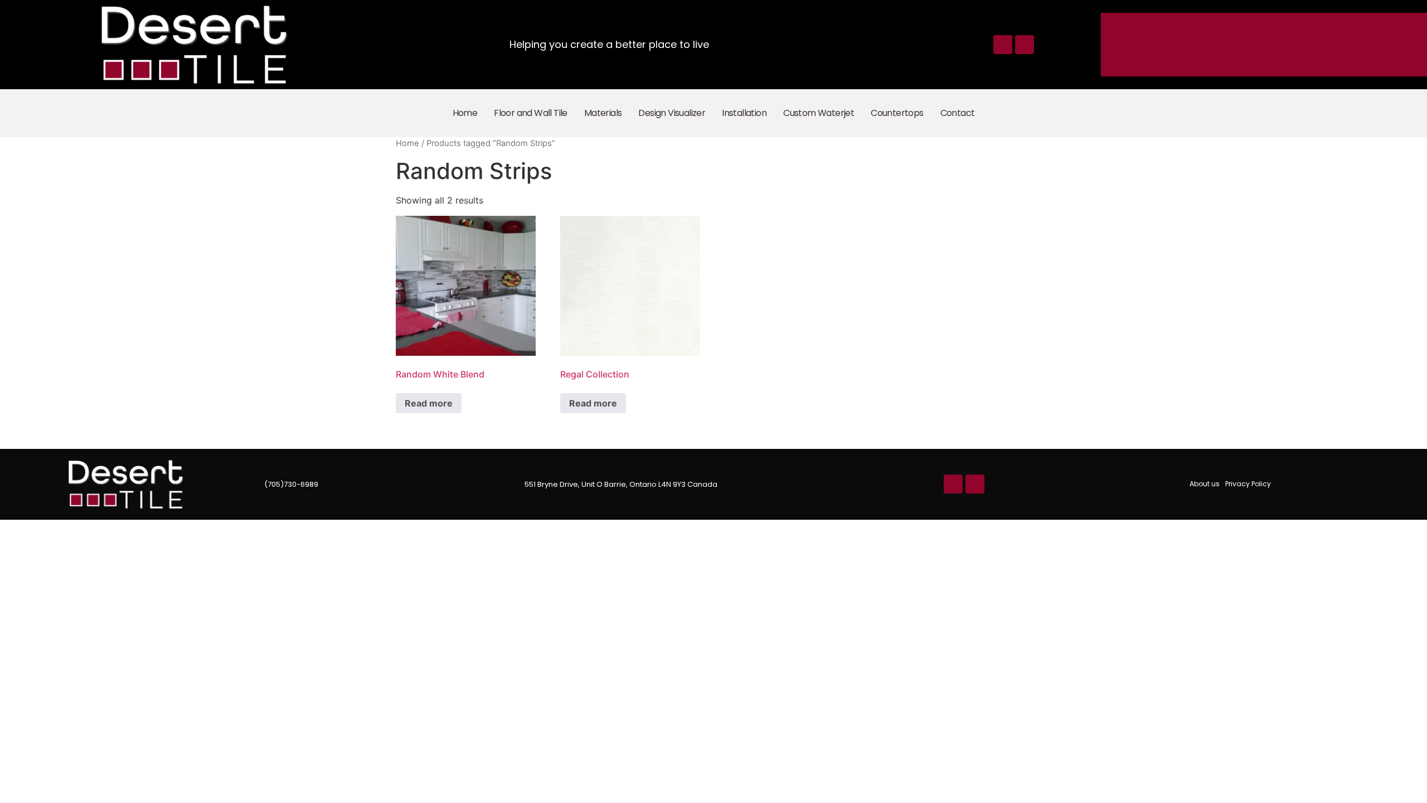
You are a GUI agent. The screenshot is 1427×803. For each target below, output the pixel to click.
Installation (744, 113)
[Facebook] (1002, 44)
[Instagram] (1024, 44)
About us (1205, 483)
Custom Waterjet (818, 113)
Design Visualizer (671, 113)
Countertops (897, 113)
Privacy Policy (1248, 483)
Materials (603, 113)
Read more (429, 403)
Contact (957, 113)
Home (465, 113)
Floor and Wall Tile (530, 113)
